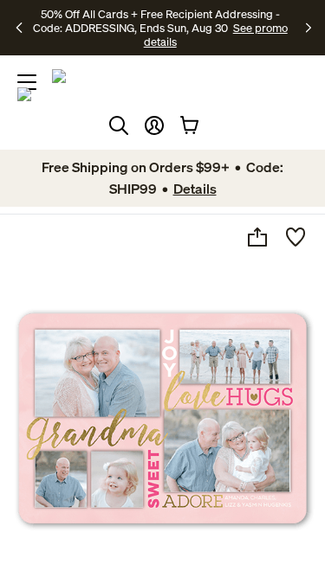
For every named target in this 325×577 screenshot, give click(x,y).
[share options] (257, 237)
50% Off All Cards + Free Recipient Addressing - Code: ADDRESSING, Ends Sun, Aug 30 (156, 20)
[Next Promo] (308, 27)
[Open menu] (26, 82)
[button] (154, 125)
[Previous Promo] (21, 27)
